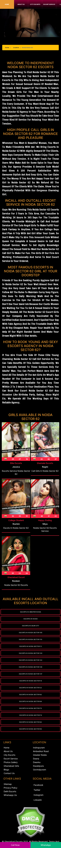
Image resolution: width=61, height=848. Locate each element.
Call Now (15, 845)
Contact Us (9, 773)
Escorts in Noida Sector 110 (30, 639)
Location (16, 47)
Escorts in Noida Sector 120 (30, 653)
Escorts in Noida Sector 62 (30, 694)
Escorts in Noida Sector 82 (30, 722)
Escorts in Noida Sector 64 (30, 701)
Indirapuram (39, 747)
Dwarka (36, 762)
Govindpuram (39, 769)
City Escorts (35, 4)
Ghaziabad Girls (11, 766)
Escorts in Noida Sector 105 (30, 632)
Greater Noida (40, 755)
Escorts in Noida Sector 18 (30, 681)
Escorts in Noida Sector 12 (30, 646)
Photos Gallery (11, 762)
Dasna (36, 758)
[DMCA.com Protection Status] (30, 822)
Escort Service (49, 4)
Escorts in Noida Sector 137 (30, 674)
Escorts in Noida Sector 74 (30, 715)
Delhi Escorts (10, 791)
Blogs (6, 769)
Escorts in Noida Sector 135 (30, 667)
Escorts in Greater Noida (30, 612)
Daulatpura (38, 766)
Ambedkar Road (41, 751)
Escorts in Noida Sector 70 (30, 708)
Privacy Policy (10, 787)
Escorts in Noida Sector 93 (30, 729)
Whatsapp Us (10, 795)
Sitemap (8, 784)
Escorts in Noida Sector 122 (30, 660)
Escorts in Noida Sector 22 (30, 687)
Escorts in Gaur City (30, 626)
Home (7, 4)
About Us (21, 4)
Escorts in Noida (31, 619)
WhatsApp (46, 845)
